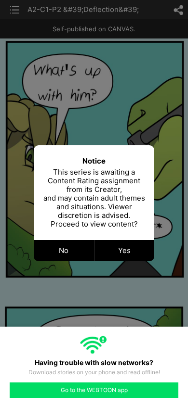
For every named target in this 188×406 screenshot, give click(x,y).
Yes (124, 250)
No (63, 250)
